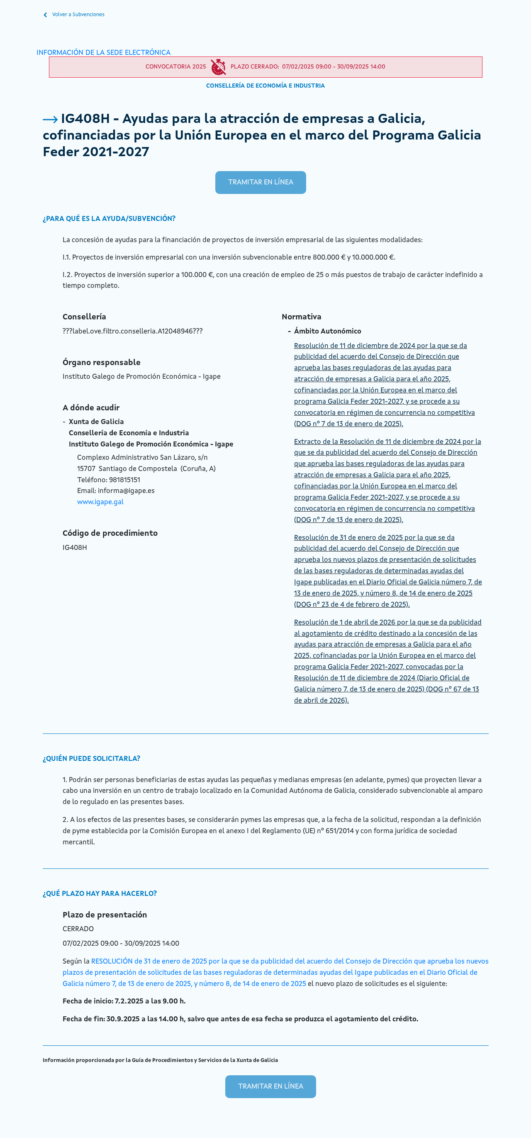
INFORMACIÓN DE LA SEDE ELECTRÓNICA (104, 52)
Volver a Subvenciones (78, 14)
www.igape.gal (100, 502)
